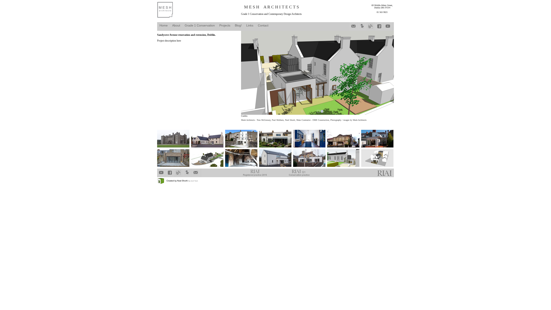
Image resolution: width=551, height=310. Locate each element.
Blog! (238, 25)
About (176, 25)
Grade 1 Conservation (200, 25)
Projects (224, 25)
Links (249, 25)
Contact (263, 25)
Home (163, 25)
